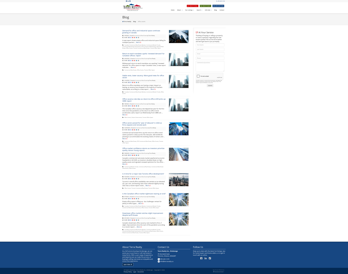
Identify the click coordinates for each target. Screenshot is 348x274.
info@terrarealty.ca (166, 261)
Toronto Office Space (155, 48)
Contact (222, 10)
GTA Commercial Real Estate (148, 46)
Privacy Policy (128, 272)
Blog (215, 10)
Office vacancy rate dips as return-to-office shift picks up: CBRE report (144, 100)
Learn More (127, 264)
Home (172, 10)
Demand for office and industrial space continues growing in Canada (141, 32)
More (138, 42)
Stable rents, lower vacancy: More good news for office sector (143, 76)
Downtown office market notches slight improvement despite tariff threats (142, 214)
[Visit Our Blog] (130, 1)
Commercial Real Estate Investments (131, 46)
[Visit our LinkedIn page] (128, 1)
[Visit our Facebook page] (126, 1)
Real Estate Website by (218, 270)
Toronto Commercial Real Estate (141, 48)
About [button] (179, 10)
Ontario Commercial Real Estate (130, 232)
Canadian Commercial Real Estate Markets (135, 45)
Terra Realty (127, 21)
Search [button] (199, 10)
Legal (134, 272)
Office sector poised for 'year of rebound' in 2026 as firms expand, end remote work (142, 124)
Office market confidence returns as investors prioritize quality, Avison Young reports (143, 149)
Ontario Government (136, 117)
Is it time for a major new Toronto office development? (143, 174)
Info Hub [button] (207, 10)
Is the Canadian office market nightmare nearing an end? (144, 194)
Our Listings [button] (189, 10)
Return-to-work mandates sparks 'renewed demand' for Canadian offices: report (143, 55)
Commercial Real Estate (141, 35)
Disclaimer (140, 272)
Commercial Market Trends (153, 45)
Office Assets (129, 48)
